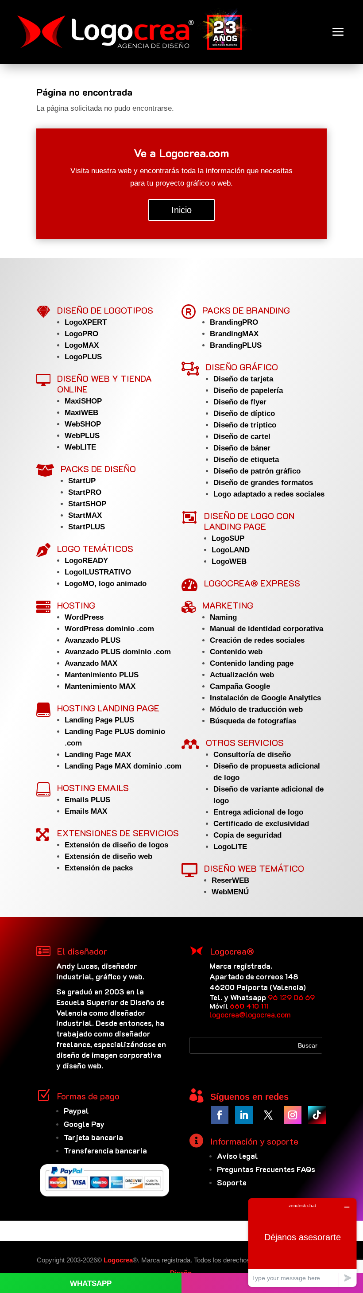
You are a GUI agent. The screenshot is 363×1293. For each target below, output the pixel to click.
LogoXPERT (86, 322)
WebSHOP (83, 424)
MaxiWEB (81, 412)
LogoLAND (231, 550)
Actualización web (242, 675)
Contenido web (236, 652)
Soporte (232, 1182)
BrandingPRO (234, 322)
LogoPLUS (83, 357)
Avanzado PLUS (92, 640)
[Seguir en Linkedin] (244, 1115)
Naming (223, 617)
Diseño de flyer (239, 402)
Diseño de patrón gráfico (257, 471)
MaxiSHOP (83, 401)
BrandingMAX (234, 334)
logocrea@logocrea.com (250, 1014)
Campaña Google (240, 686)
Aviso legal (237, 1156)
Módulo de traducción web (256, 709)
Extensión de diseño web (108, 856)
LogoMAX (82, 345)
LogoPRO (81, 334)
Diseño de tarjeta (243, 379)
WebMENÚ (230, 892)
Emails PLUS (87, 800)
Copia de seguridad (247, 835)
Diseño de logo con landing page (249, 521)
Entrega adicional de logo (258, 812)
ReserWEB (230, 880)
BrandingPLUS (236, 345)
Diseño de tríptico (244, 425)
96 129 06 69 (291, 997)
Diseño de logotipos (105, 310)
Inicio (181, 210)
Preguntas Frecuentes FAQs (266, 1169)
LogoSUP (228, 538)
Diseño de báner (241, 448)
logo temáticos (95, 548)
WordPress (84, 617)
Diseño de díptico (244, 413)
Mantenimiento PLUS (102, 675)
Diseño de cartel (241, 436)
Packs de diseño (98, 468)
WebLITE (80, 447)
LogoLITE (230, 847)
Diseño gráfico (242, 367)
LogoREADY (86, 560)
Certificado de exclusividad (261, 823)
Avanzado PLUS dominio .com (118, 652)
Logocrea (118, 1260)
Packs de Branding (246, 310)
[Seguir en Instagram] (292, 1115)
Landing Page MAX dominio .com (123, 766)
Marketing (227, 605)
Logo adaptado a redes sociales (268, 494)
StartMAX (85, 515)
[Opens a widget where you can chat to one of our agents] (302, 1242)
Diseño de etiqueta (246, 459)
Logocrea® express (252, 583)
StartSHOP (87, 504)
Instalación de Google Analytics (265, 698)
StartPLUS (86, 527)
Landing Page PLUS (99, 720)
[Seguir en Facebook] (219, 1115)
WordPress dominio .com (109, 629)
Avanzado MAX (91, 663)
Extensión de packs (99, 868)
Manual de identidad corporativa (266, 629)
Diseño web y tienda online (104, 384)
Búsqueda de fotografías (253, 721)
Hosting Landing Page (108, 708)
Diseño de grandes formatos (263, 482)
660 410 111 (249, 1005)
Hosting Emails (93, 787)
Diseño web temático (254, 868)
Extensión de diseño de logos (116, 845)
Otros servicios (245, 742)
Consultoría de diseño (252, 754)
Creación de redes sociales (257, 640)
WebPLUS (82, 435)
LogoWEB (229, 561)
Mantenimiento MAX (100, 686)
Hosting (76, 605)
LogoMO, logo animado (106, 583)
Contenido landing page (251, 663)
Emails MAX (86, 811)
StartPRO (84, 492)
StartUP (82, 481)
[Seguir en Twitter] (268, 1115)
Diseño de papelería (248, 390)
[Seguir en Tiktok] (317, 1115)
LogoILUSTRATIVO (98, 572)
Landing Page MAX (98, 754)
